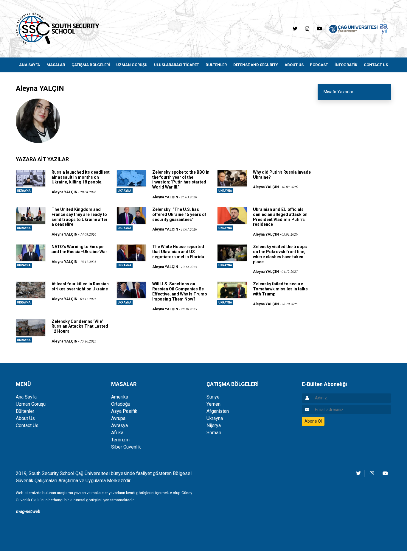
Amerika (119, 397)
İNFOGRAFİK (346, 65)
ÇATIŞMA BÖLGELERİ (91, 65)
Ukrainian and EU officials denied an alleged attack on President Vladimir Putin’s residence (280, 217)
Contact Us (27, 425)
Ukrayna (24, 190)
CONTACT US (376, 65)
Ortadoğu (120, 404)
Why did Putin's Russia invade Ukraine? (282, 175)
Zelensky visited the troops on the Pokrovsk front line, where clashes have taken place (280, 254)
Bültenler (25, 411)
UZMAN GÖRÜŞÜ (131, 65)
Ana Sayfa (26, 397)
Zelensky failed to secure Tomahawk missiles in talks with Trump (280, 288)
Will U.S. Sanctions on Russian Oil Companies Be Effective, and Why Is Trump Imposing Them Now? (179, 291)
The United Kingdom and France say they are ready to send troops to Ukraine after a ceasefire (80, 217)
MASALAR (55, 65)
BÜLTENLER (216, 65)
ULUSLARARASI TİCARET (176, 65)
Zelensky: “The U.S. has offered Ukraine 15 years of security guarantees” (179, 214)
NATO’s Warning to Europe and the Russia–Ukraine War (79, 249)
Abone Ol (313, 421)
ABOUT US (294, 65)
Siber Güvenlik (126, 447)
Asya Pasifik (124, 411)
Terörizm (120, 440)
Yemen (213, 404)
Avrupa (118, 418)
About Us (25, 418)
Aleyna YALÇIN (64, 192)
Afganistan (217, 411)
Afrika (117, 432)
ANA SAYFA (29, 65)
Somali (213, 432)
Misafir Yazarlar (338, 91)
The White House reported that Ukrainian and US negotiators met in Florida (178, 251)
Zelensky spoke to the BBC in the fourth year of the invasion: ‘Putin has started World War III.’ (180, 179)
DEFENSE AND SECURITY (255, 65)
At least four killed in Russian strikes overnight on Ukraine (80, 286)
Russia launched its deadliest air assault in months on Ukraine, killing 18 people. (81, 177)
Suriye (213, 397)
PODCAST (319, 65)
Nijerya (213, 425)
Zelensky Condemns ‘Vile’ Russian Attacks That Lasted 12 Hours (80, 326)
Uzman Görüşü (31, 404)
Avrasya (119, 425)
